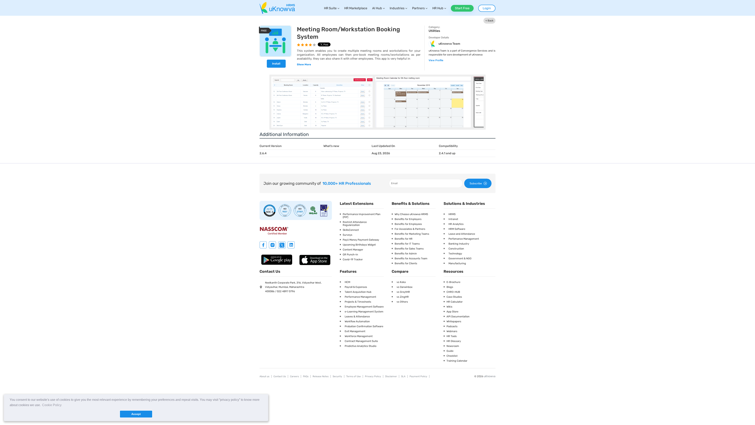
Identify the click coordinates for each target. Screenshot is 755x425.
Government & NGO (459, 258)
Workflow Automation (357, 321)
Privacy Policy (373, 376)
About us (264, 376)
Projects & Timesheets (358, 301)
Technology (455, 253)
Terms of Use (353, 376)
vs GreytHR (403, 291)
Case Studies (454, 296)
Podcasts (452, 326)
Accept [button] (136, 414)
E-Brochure (453, 282)
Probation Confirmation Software (364, 326)
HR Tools (452, 336)
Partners (418, 8)
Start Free (462, 8)
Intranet (453, 219)
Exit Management (355, 331)
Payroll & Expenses (356, 286)
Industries (397, 8)
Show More (304, 64)
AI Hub (377, 8)
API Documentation (458, 316)
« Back (489, 20)
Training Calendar (457, 360)
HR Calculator (455, 301)
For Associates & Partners (410, 228)
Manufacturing (457, 263)
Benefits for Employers (408, 219)
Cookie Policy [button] (52, 405)
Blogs (450, 286)
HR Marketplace (355, 8)
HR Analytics (456, 224)
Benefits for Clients (406, 263)
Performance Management (360, 296)
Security (337, 376)
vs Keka (401, 282)
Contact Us (279, 376)
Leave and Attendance (461, 233)
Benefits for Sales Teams (409, 248)
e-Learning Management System (364, 311)
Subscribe (476, 183)
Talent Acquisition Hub (358, 291)
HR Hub (437, 8)
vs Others (402, 301)
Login (487, 8)
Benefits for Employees (408, 224)
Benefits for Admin (406, 253)
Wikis (449, 306)
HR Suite (330, 8)
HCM (347, 282)
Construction (456, 248)
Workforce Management (359, 336)
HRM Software (456, 228)
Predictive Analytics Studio (360, 346)
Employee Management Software (364, 306)
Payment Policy (418, 376)
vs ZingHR (403, 296)
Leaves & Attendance (357, 316)
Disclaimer (391, 376)
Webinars (452, 331)
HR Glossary (454, 341)
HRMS (452, 214)
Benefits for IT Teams (407, 243)
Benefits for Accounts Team (411, 258)
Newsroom (453, 346)
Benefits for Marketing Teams (412, 233)
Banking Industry (458, 243)
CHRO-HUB (453, 291)
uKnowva (489, 376)
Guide (450, 350)
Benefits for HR (403, 238)
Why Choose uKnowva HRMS (411, 214)
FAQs (305, 376)
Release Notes (321, 376)
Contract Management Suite (361, 341)
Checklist (452, 355)
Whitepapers (454, 321)
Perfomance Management (463, 238)
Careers (294, 376)
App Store (452, 311)
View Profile (436, 60)
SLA (403, 376)
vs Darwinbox (404, 286)
